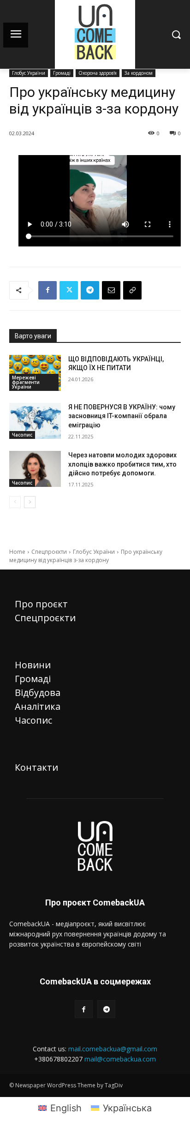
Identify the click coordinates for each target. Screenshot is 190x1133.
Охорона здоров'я (97, 73)
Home (17, 552)
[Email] (111, 290)
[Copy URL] (132, 290)
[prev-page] (15, 502)
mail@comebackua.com (120, 1059)
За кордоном (139, 73)
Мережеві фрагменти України (26, 382)
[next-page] (30, 502)
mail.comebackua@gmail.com (112, 1048)
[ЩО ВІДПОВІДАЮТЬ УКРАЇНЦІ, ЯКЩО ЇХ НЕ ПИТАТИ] (35, 373)
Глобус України (28, 73)
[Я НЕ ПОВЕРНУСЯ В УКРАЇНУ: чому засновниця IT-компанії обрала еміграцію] (35, 421)
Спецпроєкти (49, 552)
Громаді (62, 73)
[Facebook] (47, 290)
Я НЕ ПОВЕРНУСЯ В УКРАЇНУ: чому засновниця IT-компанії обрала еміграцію (121, 416)
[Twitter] (68, 290)
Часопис (22, 435)
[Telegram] (90, 290)
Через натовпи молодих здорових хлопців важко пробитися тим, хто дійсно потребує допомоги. (122, 464)
